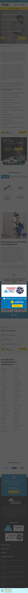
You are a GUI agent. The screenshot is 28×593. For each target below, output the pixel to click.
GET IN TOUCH (17, 305)
